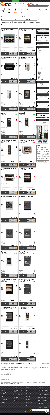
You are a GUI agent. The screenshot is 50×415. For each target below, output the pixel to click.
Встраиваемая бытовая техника (15, 12)
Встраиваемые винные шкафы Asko (24, 19)
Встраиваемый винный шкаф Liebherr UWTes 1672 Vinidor (8, 197)
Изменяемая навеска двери (43, 111)
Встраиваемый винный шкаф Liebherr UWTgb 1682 (8, 280)
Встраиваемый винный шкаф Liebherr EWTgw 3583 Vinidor (26, 336)
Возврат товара (3, 402)
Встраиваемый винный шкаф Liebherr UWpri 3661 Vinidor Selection (26, 197)
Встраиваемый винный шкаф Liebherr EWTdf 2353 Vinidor (8, 85)
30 (28, 26)
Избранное (28, 399)
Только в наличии (40, 44)
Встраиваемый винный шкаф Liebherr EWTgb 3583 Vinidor (8, 141)
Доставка (27, 389)
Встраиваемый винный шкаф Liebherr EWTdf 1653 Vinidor (26, 58)
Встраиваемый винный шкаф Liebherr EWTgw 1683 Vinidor (8, 252)
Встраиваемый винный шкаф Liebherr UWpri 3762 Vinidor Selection (26, 252)
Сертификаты (3, 393)
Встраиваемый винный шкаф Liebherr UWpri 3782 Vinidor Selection (26, 280)
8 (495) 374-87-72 (20, 4)
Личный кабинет (42, 0)
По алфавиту (19, 26)
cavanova (6, 19)
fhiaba (12, 19)
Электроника (15, 397)
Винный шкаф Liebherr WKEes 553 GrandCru (7, 30)
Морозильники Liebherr (42, 398)
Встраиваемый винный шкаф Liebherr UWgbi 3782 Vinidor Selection (8, 336)
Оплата (27, 390)
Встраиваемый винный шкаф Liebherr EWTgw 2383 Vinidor (26, 308)
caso (3, 19)
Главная (2, 389)
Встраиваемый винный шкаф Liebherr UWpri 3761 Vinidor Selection (8, 224)
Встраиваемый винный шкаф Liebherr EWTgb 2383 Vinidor (8, 113)
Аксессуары (15, 400)
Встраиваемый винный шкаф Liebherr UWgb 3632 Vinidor (26, 169)
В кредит (27, 405)
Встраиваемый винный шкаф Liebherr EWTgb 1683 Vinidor (26, 85)
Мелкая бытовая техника (21, 12)
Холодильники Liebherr (42, 397)
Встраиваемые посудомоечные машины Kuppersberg (42, 402)
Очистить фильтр (43, 32)
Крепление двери (42, 108)
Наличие (43, 42)
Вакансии (2, 403)
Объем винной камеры (43, 117)
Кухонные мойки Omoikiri (42, 400)
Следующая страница (46, 363)
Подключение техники (30, 392)
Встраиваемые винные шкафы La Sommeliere (33, 22)
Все (31, 26)
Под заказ (29, 164)
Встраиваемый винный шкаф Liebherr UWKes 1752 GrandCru (26, 141)
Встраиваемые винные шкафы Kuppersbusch (19, 22)
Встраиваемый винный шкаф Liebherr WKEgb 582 (8, 58)
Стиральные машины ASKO (43, 390)
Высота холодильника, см (43, 88)
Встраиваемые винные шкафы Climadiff (34, 19)
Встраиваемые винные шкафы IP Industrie (7, 22)
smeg (14, 19)
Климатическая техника (27, 11)
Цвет (42, 113)
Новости (2, 396)
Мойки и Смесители (34, 11)
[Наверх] (49, 414)
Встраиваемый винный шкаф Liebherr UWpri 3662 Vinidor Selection (26, 224)
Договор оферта (4, 392)
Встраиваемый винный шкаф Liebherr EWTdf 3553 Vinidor (26, 113)
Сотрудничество (4, 399)
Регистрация (28, 396)
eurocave (9, 19)
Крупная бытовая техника (9, 12)
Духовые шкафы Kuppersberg (43, 394)
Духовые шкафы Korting (42, 389)
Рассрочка (27, 403)
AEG (1, 19)
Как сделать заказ (29, 402)
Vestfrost (17, 19)
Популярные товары (17, 401)
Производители (16, 398)
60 (29, 26)
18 (27, 26)
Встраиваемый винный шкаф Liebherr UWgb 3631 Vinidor (26, 30)
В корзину (11, 53)
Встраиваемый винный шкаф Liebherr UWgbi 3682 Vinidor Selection (8, 308)
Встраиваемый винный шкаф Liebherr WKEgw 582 (8, 169)
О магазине (3, 390)
